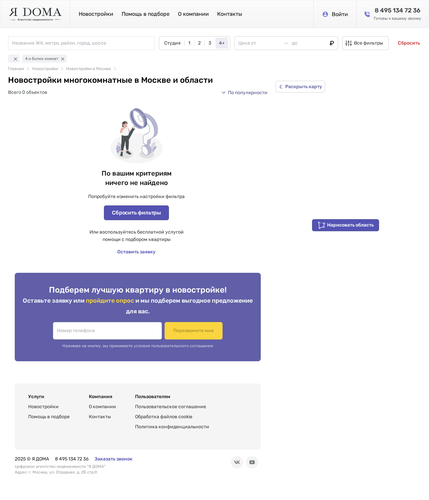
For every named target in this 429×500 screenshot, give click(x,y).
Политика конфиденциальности (172, 427)
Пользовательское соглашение (170, 407)
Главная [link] (16, 69)
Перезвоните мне (193, 330)
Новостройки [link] (45, 69)
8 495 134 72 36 (71, 459)
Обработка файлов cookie (163, 417)
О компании (193, 14)
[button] (244, 92)
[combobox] (83, 43)
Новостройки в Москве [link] (88, 69)
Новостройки (96, 14)
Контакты (229, 14)
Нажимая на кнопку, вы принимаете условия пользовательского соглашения (137, 345)
